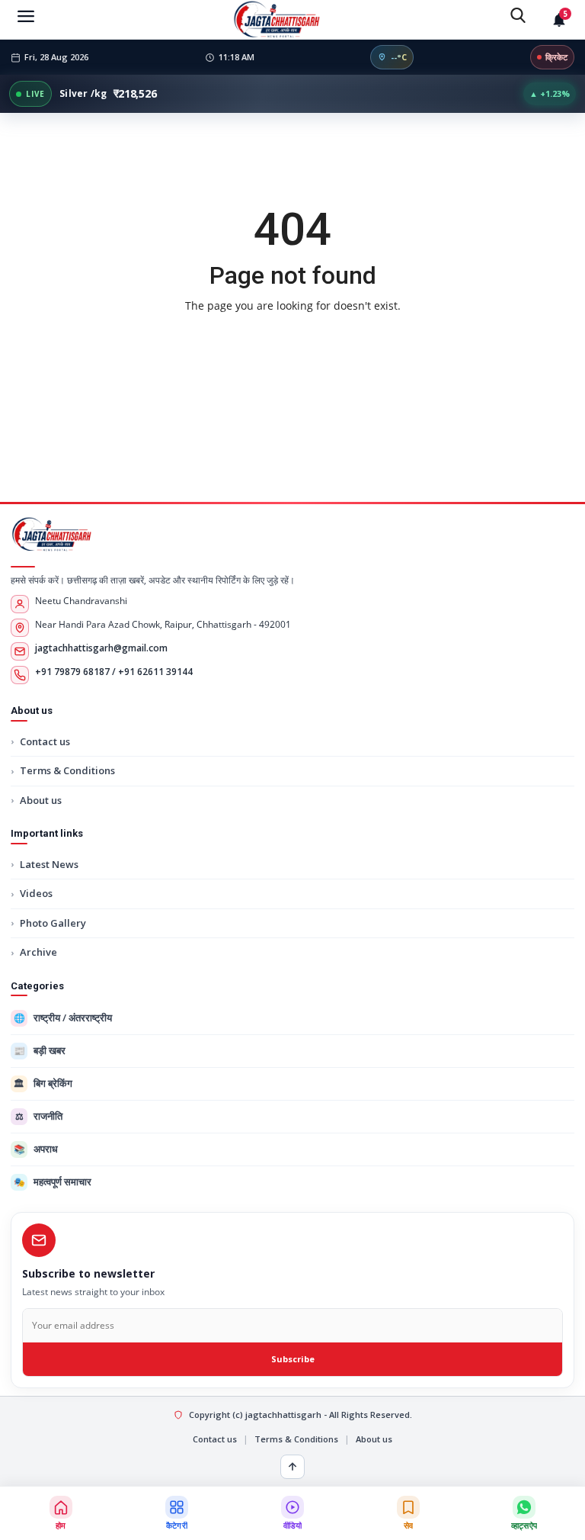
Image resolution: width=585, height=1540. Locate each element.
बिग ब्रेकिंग (43, 1083)
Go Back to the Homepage (292, 337)
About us (41, 800)
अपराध (36, 1149)
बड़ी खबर (40, 1050)
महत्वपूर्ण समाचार (53, 1181)
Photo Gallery (53, 923)
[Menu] (26, 15)
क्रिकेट (556, 57)
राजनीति (39, 1116)
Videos (36, 893)
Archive (38, 952)
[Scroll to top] (292, 1467)
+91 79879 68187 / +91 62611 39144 (114, 671)
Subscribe (293, 1359)
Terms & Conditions (67, 770)
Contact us (45, 741)
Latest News (49, 864)
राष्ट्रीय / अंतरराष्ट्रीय (63, 1017)
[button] (177, 1513)
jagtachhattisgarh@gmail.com (101, 647)
